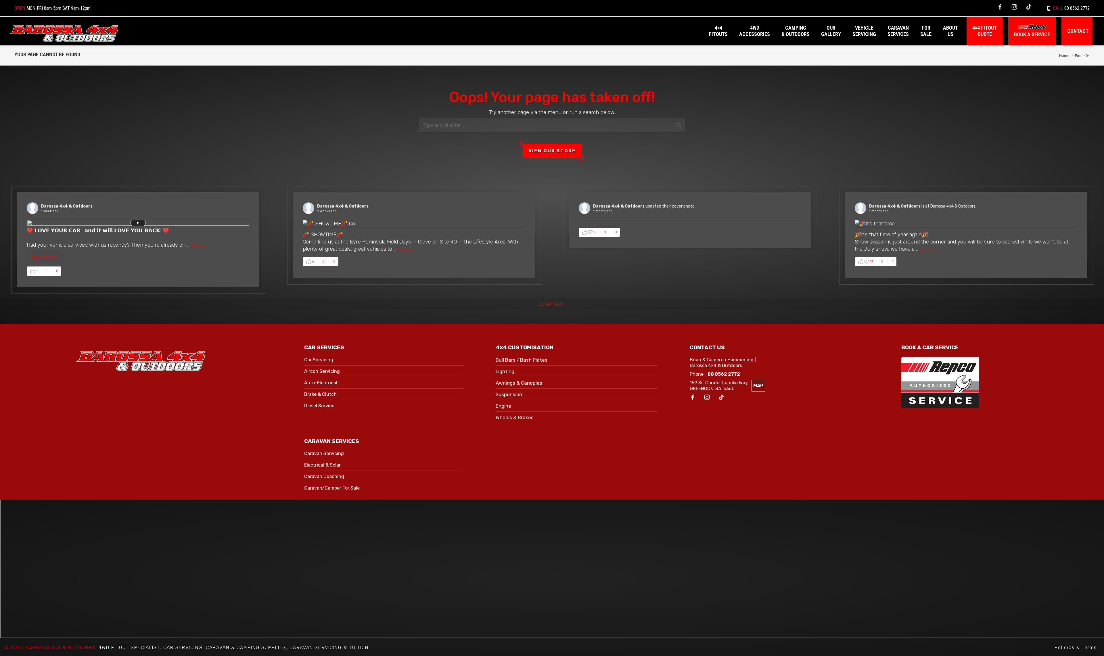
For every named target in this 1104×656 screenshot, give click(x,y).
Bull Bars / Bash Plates (521, 360)
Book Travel (44, 257)
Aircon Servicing (322, 371)
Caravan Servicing (324, 453)
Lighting (505, 371)
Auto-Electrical (320, 382)
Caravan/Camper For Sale (332, 488)
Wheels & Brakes (515, 417)
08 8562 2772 (1071, 8)
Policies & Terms (1076, 647)
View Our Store (552, 151)
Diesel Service (319, 405)
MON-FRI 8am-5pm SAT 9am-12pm (52, 8)
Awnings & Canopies (519, 383)
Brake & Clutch (320, 394)
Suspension (509, 394)
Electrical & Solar (322, 465)
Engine (503, 406)
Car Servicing (318, 359)
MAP (758, 385)
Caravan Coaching (324, 476)
